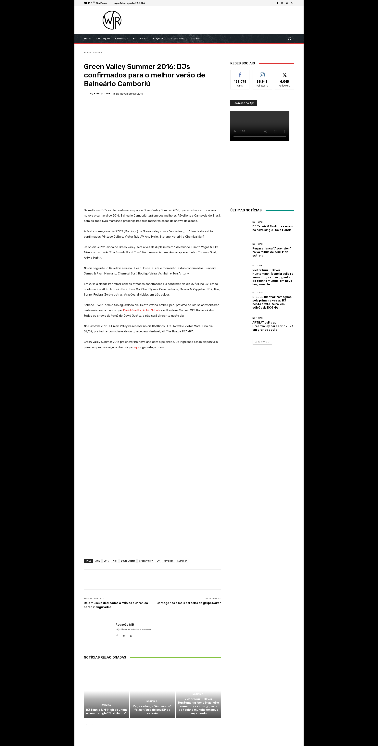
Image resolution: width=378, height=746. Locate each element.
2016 (106, 560)
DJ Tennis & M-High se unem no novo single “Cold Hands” (106, 711)
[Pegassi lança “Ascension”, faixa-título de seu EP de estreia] (152, 691)
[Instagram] (282, 3)
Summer (182, 560)
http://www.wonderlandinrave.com (133, 629)
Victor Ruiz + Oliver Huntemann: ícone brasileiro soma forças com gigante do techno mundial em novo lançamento (198, 706)
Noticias (97, 52)
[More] (211, 107)
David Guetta (128, 560)
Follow (262, 72)
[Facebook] (277, 3)
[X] (291, 3)
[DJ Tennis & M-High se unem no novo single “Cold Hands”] (106, 691)
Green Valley (146, 560)
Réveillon (168, 560)
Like (240, 72)
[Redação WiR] (87, 93)
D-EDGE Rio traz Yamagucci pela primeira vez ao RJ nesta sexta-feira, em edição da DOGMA (272, 302)
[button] (289, 38)
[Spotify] (287, 3)
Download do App (244, 103)
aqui (136, 347)
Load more (261, 341)
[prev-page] (86, 724)
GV (158, 560)
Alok (115, 560)
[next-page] (92, 724)
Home (87, 52)
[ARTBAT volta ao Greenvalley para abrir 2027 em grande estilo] (239, 324)
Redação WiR (102, 93)
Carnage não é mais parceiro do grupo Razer (189, 603)
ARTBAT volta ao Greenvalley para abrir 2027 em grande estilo (272, 326)
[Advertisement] (222, 20)
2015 (97, 560)
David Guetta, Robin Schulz (141, 310)
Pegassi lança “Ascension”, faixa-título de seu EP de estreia (152, 709)
